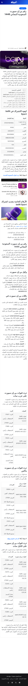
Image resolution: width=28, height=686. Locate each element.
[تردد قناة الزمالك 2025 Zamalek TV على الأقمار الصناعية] (22, 192)
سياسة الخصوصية (5, 678)
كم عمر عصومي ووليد (13, 538)
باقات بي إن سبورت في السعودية (15, 100)
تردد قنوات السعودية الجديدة (11, 175)
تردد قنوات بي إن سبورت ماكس (16, 104)
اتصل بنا (16, 678)
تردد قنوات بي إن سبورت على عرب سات (14, 102)
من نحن (12, 678)
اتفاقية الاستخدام (22, 678)
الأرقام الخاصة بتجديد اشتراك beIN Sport (13, 94)
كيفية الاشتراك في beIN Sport (16, 92)
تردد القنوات (23, 8)
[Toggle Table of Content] (23, 90)
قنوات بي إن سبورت (21, 226)
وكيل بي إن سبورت (19, 98)
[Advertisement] (14, 31)
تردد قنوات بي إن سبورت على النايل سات (13, 106)
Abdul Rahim (21, 48)
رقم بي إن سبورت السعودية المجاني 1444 (13, 96)
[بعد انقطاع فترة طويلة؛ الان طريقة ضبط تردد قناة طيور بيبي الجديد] (22, 186)
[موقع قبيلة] (14, 2)
